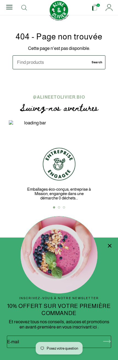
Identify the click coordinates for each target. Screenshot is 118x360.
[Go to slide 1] (54, 207)
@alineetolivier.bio (59, 97)
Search (97, 62)
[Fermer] (110, 245)
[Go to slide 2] (59, 207)
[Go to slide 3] (64, 207)
